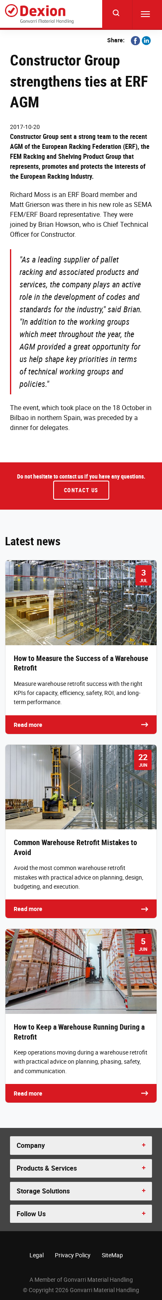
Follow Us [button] (31, 1213)
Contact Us (81, 490)
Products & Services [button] (47, 1168)
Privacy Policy (73, 1255)
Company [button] (31, 1145)
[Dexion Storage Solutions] (39, 14)
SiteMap (112, 1255)
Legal (36, 1255)
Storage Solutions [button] (43, 1191)
